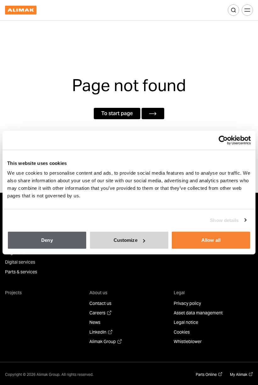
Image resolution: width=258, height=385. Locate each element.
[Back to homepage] (20, 10)
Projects (13, 292)
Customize (125, 240)
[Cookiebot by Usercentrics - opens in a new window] (223, 140)
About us (98, 292)
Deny (47, 240)
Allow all (211, 240)
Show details (224, 220)
